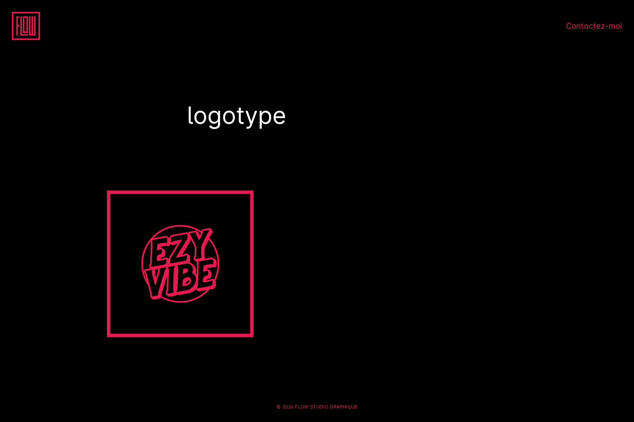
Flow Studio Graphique (326, 406)
